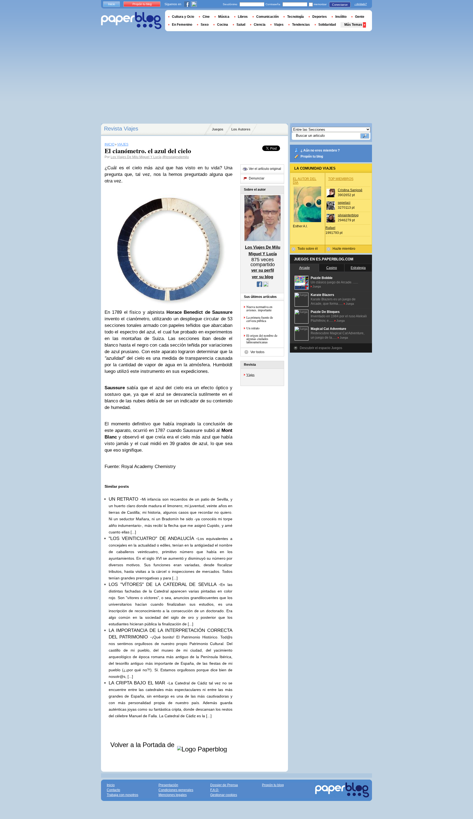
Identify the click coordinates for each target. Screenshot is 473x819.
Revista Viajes (121, 129)
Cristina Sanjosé (350, 190)
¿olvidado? (360, 4)
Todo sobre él (308, 249)
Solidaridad (327, 25)
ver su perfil (262, 270)
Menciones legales (172, 795)
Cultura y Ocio (183, 17)
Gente (359, 17)
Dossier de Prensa (224, 785)
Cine (206, 17)
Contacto (113, 790)
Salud (240, 25)
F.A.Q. (214, 790)
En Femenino (182, 25)
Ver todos (257, 352)
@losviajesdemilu (175, 157)
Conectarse (340, 4)
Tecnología (295, 17)
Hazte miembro (344, 249)
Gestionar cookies (223, 795)
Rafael (330, 228)
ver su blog (262, 276)
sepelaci (344, 203)
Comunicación (267, 17)
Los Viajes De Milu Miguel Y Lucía (136, 157)
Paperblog (131, 20)
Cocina (222, 25)
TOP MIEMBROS (340, 179)
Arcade (304, 268)
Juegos (217, 129)
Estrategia (358, 268)
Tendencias (301, 25)
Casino (331, 268)
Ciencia (260, 25)
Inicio (111, 4)
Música (223, 17)
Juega (317, 286)
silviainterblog (348, 215)
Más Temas (353, 25)
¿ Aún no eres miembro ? (320, 150)
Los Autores (240, 129)
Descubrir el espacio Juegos (321, 348)
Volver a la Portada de (143, 744)
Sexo (205, 25)
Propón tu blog (312, 156)
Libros (243, 17)
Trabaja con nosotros (122, 795)
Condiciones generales (175, 790)
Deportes (319, 17)
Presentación (168, 785)
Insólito (341, 17)
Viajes (250, 374)
